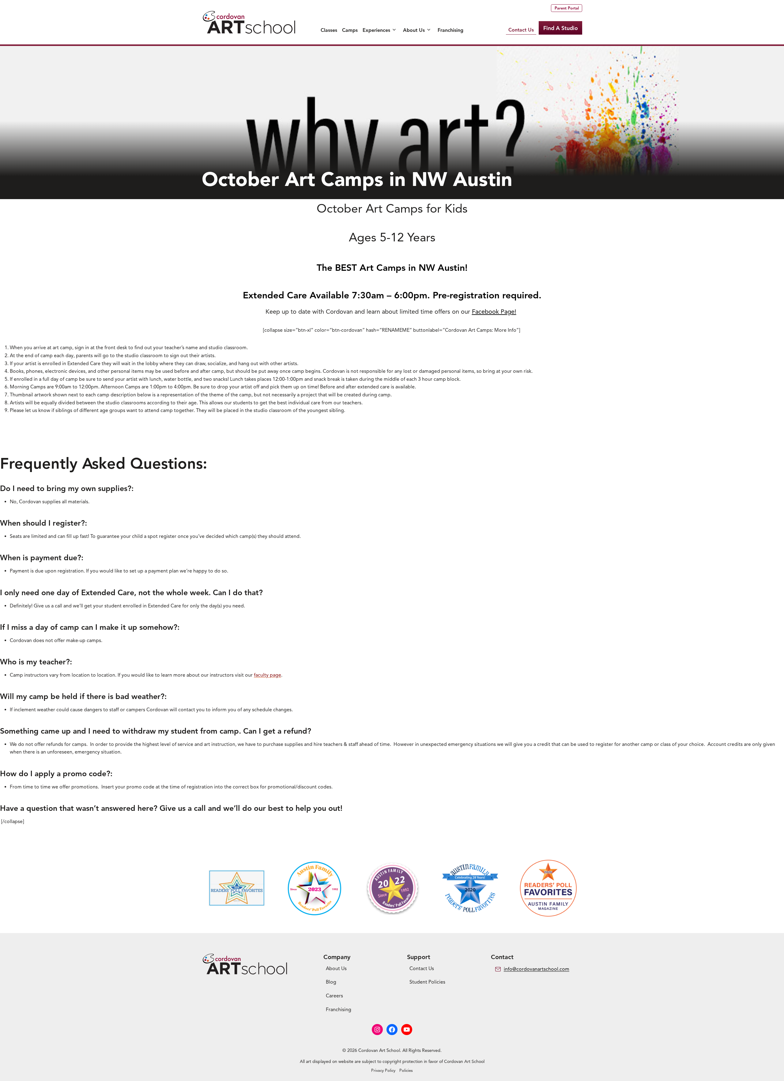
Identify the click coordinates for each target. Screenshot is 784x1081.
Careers (334, 996)
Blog (331, 982)
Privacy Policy (383, 1070)
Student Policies (427, 982)
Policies (406, 1070)
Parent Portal (567, 8)
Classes (329, 30)
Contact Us (521, 30)
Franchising (450, 30)
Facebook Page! (494, 312)
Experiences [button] (376, 30)
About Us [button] (414, 30)
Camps (350, 30)
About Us (336, 969)
